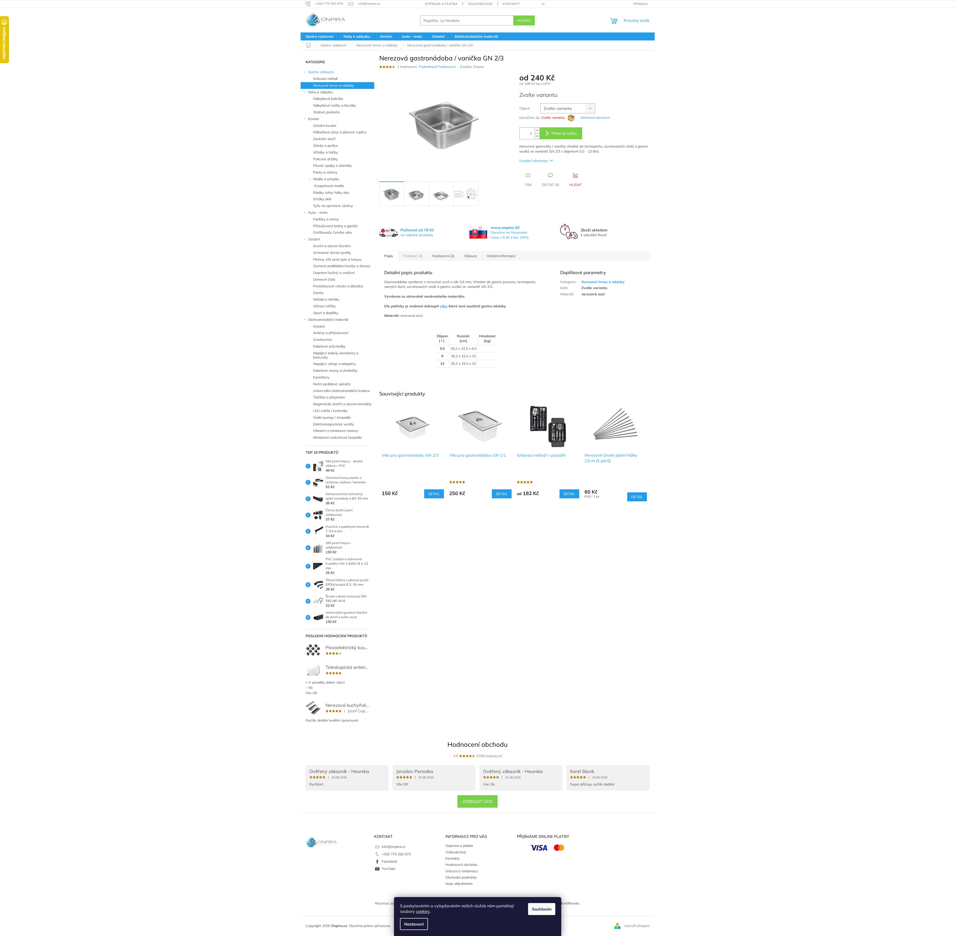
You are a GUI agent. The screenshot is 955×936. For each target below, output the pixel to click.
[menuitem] (319, 36)
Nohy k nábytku (320, 92)
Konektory (321, 377)
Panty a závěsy (325, 172)
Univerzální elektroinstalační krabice (341, 390)
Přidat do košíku (564, 133)
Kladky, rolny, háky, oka (331, 192)
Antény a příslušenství (330, 333)
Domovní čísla (324, 279)
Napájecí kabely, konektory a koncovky (335, 355)
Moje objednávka (458, 883)
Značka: (472, 66)
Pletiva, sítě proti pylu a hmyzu (337, 259)
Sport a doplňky (325, 313)
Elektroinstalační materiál (328, 319)
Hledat (524, 20)
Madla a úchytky (326, 179)
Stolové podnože (326, 112)
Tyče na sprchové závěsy (333, 205)
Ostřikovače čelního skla (332, 232)
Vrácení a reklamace (461, 871)
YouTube (388, 868)
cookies (423, 911)
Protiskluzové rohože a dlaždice (338, 286)
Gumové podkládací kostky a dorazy (341, 266)
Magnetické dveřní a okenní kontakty (342, 404)
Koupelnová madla (329, 186)
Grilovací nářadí (325, 78)
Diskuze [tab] (470, 256)
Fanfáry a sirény (326, 219)
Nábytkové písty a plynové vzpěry (339, 132)
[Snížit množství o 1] (537, 136)
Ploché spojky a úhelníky (332, 165)
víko (443, 306)
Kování (313, 119)
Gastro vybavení (321, 72)
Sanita (318, 293)
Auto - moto (318, 212)
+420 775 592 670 (396, 854)
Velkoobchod (480, 4)
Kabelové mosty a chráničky (335, 370)
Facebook (389, 861)
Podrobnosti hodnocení (437, 66)
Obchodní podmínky (461, 877)
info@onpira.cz (393, 846)
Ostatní (314, 239)
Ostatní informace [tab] (501, 256)
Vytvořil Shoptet (637, 925)
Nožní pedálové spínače (332, 384)
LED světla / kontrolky (330, 410)
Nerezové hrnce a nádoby (333, 85)
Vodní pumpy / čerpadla (332, 417)
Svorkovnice (322, 339)
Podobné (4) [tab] (412, 256)
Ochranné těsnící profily (332, 252)
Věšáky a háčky (325, 152)
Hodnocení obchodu (477, 744)
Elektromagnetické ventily (333, 424)
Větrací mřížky (324, 306)
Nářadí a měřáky (326, 299)
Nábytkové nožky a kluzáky (334, 105)
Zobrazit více (477, 801)
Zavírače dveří (324, 139)
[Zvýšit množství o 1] (537, 130)
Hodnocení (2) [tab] (443, 256)
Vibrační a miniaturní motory (335, 430)
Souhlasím (542, 909)
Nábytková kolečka (328, 98)
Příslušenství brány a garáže (335, 226)
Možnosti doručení (595, 117)
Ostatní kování (324, 125)
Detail (434, 494)
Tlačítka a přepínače (329, 397)
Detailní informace (533, 161)
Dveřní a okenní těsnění (332, 246)
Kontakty (511, 4)
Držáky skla (322, 199)
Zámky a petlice (325, 145)
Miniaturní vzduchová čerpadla (337, 437)
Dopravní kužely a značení (334, 272)
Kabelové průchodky (329, 346)
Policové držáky (325, 159)
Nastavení (414, 924)
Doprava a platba (441, 4)
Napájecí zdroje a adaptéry (334, 364)
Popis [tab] (388, 256)
